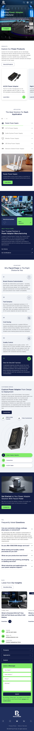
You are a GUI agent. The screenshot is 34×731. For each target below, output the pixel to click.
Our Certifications (6, 252)
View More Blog (7, 587)
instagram (10, 721)
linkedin (24, 721)
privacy (24, 699)
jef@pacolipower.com (12, 637)
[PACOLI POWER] (4, 2)
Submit (17, 694)
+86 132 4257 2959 (11, 632)
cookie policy (7, 700)
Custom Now (6, 412)
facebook (3, 721)
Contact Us (6, 507)
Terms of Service (22, 726)
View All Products (8, 64)
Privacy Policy (12, 726)
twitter (30, 721)
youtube (17, 721)
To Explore (6, 28)
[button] (26, 37)
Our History (5, 249)
